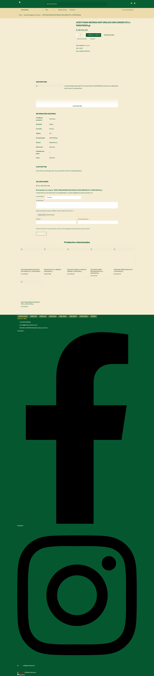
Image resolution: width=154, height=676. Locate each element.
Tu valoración (40, 200)
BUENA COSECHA (85, 51)
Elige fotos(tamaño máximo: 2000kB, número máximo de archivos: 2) (55, 211)
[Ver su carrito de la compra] (133, 4)
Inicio (20, 15)
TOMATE (93, 316)
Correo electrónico (83, 219)
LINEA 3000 (62, 316)
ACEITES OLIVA (23, 316)
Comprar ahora (109, 35)
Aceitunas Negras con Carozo (32, 15)
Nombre (38, 219)
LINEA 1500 (52, 316)
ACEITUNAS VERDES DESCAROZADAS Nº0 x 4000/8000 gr (96, 271)
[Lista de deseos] (130, 4)
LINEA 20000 (83, 316)
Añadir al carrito (94, 35)
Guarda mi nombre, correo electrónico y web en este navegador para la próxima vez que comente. (63, 228)
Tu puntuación (40, 196)
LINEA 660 (43, 316)
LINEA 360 (33, 316)
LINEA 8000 (73, 316)
